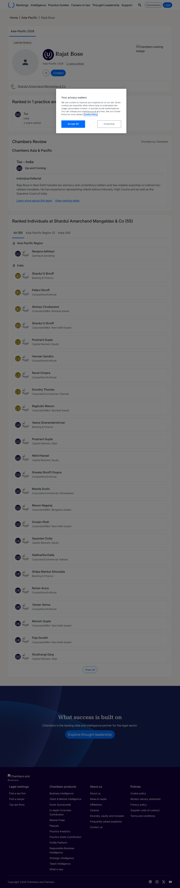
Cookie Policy (90, 114)
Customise (109, 124)
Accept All (73, 124)
